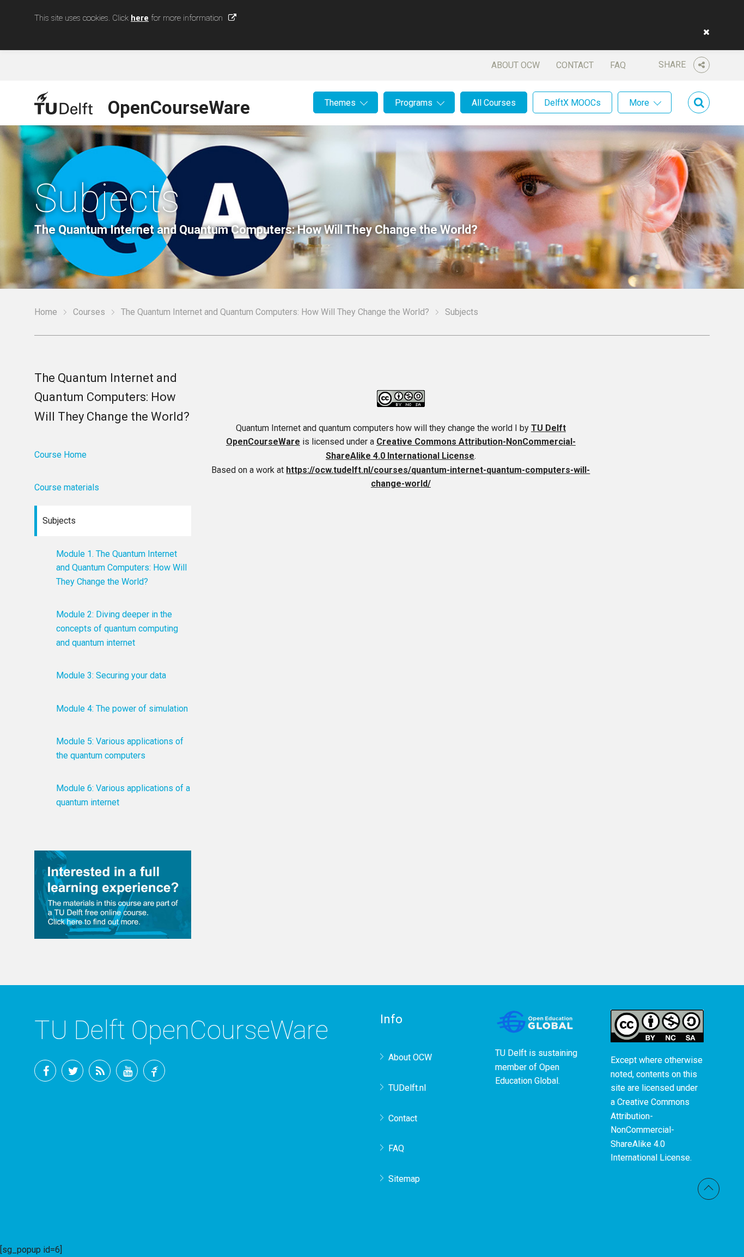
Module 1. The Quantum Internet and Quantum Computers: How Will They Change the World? (121, 568)
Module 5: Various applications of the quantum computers (120, 748)
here (140, 18)
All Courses (494, 103)
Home (45, 312)
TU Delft (154, 1071)
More (639, 103)
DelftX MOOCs (572, 103)
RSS (100, 1071)
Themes (340, 103)
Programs (413, 103)
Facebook (45, 1071)
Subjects (59, 520)
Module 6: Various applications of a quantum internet (123, 795)
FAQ (618, 65)
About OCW (515, 65)
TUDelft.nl (407, 1088)
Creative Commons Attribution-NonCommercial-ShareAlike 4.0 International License (650, 1130)
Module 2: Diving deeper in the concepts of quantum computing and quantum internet (117, 628)
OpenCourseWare (179, 105)
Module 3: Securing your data (111, 675)
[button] (704, 32)
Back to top (708, 1189)
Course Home (60, 455)
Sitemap (404, 1179)
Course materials (66, 487)
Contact (575, 65)
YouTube (127, 1071)
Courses (89, 312)
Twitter (72, 1071)
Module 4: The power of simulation (122, 708)
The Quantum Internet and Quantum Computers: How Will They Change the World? (275, 312)
